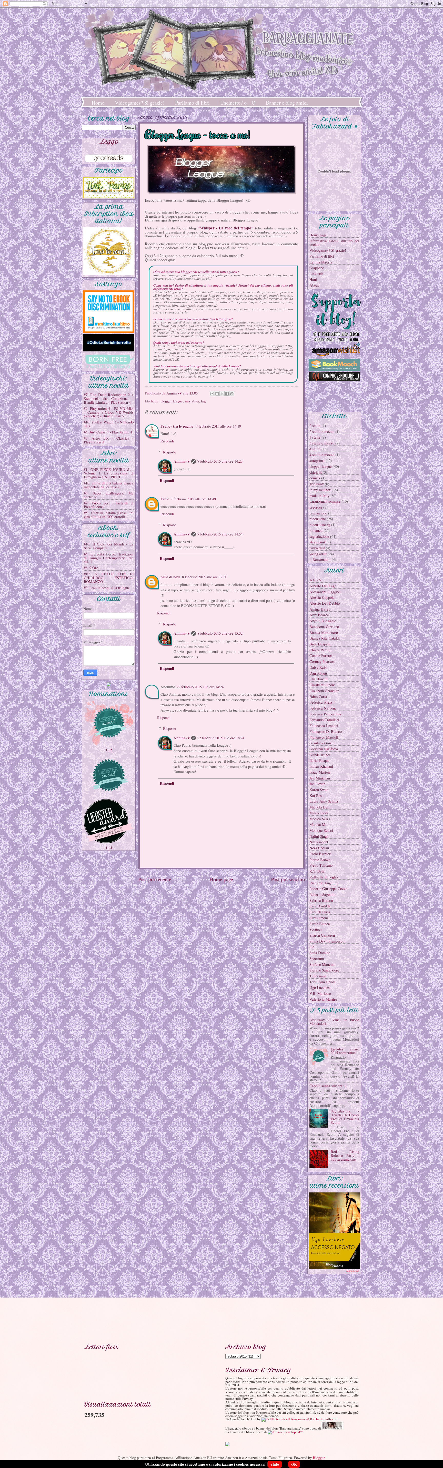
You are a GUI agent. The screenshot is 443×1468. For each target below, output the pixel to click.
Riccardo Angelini (323, 882)
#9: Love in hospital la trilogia (106, 587)
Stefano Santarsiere (324, 970)
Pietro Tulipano (321, 865)
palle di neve (170, 577)
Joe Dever (317, 783)
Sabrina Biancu (321, 900)
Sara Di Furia (319, 911)
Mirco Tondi (318, 812)
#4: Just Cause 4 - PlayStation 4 (108, 431)
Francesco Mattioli (323, 737)
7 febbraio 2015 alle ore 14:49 (193, 498)
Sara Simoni (318, 917)
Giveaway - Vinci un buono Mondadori (334, 1021)
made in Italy (319, 495)
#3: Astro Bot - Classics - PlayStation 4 (109, 440)
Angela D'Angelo (322, 620)
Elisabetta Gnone (322, 684)
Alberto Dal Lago (322, 585)
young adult (318, 553)
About (314, 285)
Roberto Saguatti (322, 894)
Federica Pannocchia (325, 713)
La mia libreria (320, 262)
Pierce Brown (319, 859)
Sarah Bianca (319, 923)
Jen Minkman (319, 778)
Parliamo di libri (192, 102)
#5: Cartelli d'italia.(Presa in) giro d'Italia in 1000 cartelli (109, 514)
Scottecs (315, 929)
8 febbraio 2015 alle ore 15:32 (220, 633)
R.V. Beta (317, 871)
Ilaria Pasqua (319, 760)
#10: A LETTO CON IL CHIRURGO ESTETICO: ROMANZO (109, 577)
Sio (311, 946)
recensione (317, 518)
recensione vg (319, 524)
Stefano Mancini (322, 964)
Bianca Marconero (323, 632)
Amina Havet (319, 609)
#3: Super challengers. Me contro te (109, 494)
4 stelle (314, 448)
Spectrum (316, 958)
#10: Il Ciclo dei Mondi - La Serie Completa (109, 545)
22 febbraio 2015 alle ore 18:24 (220, 737)
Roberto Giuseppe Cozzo (328, 888)
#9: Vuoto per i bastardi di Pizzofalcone (109, 504)
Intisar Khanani (321, 766)
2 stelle (314, 425)
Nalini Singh (318, 836)
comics (314, 477)
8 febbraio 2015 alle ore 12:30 (204, 576)
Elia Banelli (318, 678)
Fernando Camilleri (324, 719)
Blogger (319, 1457)
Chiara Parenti (320, 649)
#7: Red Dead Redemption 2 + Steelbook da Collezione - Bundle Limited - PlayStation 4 (109, 398)
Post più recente (154, 879)
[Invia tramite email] (212, 393)
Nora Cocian (319, 847)
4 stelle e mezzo (321, 454)
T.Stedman (317, 975)
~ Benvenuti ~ (320, 559)
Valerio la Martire (323, 999)
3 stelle (314, 437)
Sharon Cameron (322, 935)
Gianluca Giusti (321, 742)
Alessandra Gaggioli (325, 591)
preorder (315, 507)
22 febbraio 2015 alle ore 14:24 (200, 686)
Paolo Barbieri (320, 853)
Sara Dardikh (319, 905)
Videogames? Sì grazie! (140, 102)
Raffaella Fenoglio (323, 876)
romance (316, 530)
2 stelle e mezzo (321, 431)
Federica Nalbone (323, 708)
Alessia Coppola (322, 597)
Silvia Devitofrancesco (326, 941)
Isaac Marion (319, 772)
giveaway (316, 483)
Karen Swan (318, 789)
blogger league (171, 400)
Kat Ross (316, 795)
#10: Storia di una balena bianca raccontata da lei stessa (109, 484)
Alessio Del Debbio (324, 603)
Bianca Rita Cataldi (324, 638)
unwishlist (317, 547)
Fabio (164, 499)
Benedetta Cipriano (324, 626)
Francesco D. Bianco (325, 731)
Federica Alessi (321, 702)
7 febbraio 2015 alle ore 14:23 (220, 461)
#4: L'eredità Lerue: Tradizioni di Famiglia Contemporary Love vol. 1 (109, 557)
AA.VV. (315, 579)
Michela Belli (319, 806)
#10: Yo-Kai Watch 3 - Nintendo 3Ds (109, 423)
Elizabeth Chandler (324, 690)
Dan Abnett (318, 673)
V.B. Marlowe (320, 993)
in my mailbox (320, 489)
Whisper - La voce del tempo (225, 228)
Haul (313, 279)
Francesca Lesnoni (323, 725)
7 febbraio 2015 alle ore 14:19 (218, 426)
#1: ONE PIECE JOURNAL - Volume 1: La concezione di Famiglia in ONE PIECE (109, 473)
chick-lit (315, 472)
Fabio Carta (318, 696)
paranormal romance (325, 501)
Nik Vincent (318, 841)
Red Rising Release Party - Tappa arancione (345, 1155)
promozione (318, 512)
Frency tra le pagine (177, 426)
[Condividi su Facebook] (226, 393)
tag (203, 400)
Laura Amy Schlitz (323, 801)
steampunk (317, 541)
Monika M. (317, 824)
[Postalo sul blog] (217, 393)
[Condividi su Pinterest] (231, 393)
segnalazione (319, 536)
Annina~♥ (182, 461)
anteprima (317, 460)
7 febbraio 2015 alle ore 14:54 (220, 533)
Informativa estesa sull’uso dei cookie (334, 242)
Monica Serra (319, 818)
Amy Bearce (319, 614)
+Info (274, 1464)
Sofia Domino (319, 952)
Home (98, 102)
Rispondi (167, 440)
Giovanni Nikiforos (323, 748)
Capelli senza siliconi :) (327, 1085)
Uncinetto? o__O (237, 102)
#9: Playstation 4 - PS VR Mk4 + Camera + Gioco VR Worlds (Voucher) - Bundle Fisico (109, 412)
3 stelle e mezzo (321, 443)
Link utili (316, 273)
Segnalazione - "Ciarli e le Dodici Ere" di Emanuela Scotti (345, 1116)
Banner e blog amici (287, 102)
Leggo (109, 141)
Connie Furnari (320, 655)
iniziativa (192, 400)
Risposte (169, 451)
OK (294, 1464)
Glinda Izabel (319, 754)
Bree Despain (319, 643)
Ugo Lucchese (320, 987)
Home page (221, 879)
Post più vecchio (288, 879)
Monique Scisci (321, 830)
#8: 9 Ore (91, 567)
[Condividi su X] (222, 393)
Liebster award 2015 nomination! (345, 1050)
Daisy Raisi (318, 667)
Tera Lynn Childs (322, 981)
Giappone (316, 267)
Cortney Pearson (322, 661)
